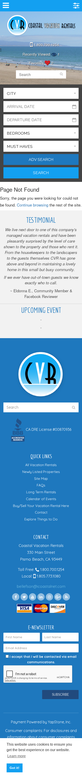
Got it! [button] (14, 768)
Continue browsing (32, 205)
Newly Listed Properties (41, 472)
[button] (41, 93)
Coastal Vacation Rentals (41, 25)
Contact (41, 512)
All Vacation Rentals (41, 465)
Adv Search (41, 159)
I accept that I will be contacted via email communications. (43, 659)
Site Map (41, 478)
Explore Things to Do (41, 519)
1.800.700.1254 (46, 44)
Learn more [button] (16, 756)
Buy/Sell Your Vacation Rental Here (41, 506)
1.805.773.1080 (48, 576)
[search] (61, 74)
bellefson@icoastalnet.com (41, 586)
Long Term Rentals (41, 492)
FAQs (41, 485)
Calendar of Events (41, 499)
